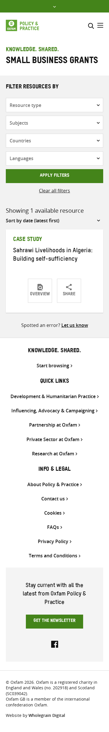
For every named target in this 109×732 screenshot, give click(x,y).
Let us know (74, 325)
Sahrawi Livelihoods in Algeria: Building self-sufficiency (53, 255)
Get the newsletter (54, 621)
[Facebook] (54, 643)
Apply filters (54, 176)
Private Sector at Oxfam (52, 439)
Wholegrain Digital (46, 715)
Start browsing (53, 365)
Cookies (53, 513)
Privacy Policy (53, 541)
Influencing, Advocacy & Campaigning (52, 411)
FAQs (53, 527)
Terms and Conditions (53, 556)
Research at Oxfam (53, 454)
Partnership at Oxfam (53, 425)
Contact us (53, 499)
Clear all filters (54, 190)
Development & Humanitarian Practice (53, 396)
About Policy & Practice (53, 484)
